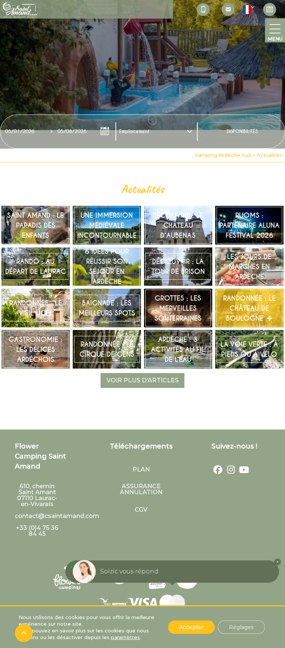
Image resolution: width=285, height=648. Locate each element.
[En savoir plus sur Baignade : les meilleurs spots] (107, 308)
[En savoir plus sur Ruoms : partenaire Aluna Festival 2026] (249, 225)
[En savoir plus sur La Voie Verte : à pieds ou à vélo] (249, 349)
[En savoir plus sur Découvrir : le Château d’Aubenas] (178, 225)
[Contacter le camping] (228, 9)
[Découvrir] (113, 603)
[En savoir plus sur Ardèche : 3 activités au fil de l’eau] (178, 349)
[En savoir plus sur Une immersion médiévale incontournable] (107, 225)
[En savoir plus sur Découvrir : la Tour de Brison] (178, 266)
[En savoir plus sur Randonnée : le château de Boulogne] (249, 308)
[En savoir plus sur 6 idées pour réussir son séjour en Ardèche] (107, 266)
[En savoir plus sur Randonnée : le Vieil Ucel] (35, 308)
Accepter (191, 627)
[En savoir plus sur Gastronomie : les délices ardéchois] (35, 349)
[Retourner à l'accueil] (18, 11)
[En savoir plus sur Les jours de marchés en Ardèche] (249, 266)
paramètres (125, 637)
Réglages (241, 627)
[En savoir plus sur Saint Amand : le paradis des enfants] (35, 225)
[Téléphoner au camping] (203, 9)
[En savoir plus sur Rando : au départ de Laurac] (35, 266)
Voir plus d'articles (142, 380)
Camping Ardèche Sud (223, 155)
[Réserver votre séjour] (269, 9)
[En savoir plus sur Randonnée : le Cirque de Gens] (107, 349)
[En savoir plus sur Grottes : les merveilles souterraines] (178, 308)
